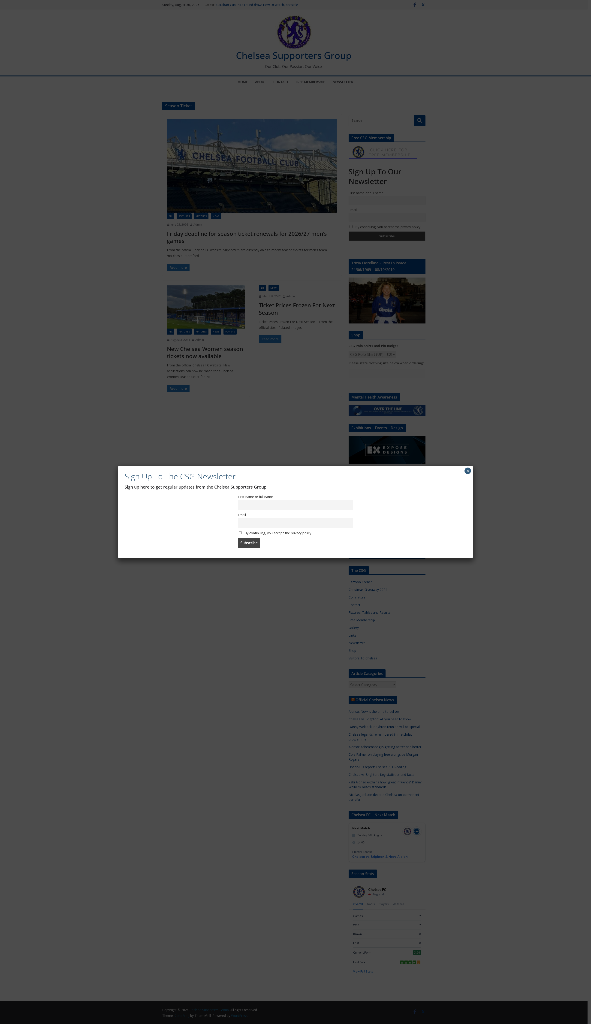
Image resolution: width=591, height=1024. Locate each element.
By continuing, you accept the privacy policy (277, 533)
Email (242, 515)
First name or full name (255, 497)
